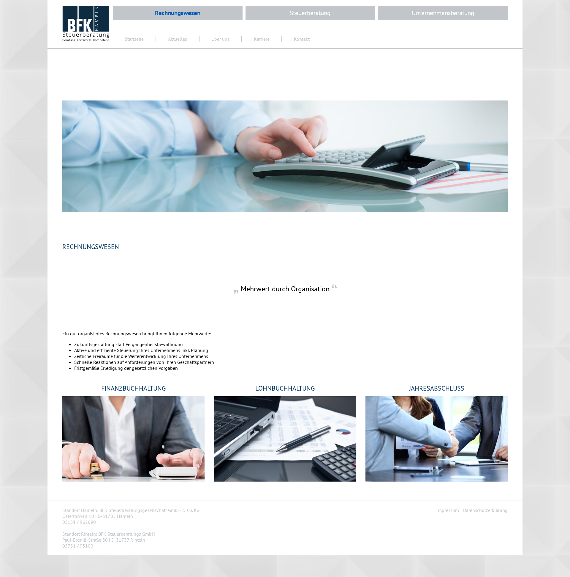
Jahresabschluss (436, 388)
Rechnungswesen (177, 13)
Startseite (134, 39)
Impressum (447, 510)
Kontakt (302, 39)
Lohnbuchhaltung (285, 388)
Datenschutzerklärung (485, 510)
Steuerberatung (310, 13)
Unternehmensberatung (443, 13)
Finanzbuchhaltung (133, 388)
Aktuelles (177, 39)
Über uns (220, 39)
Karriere (262, 39)
